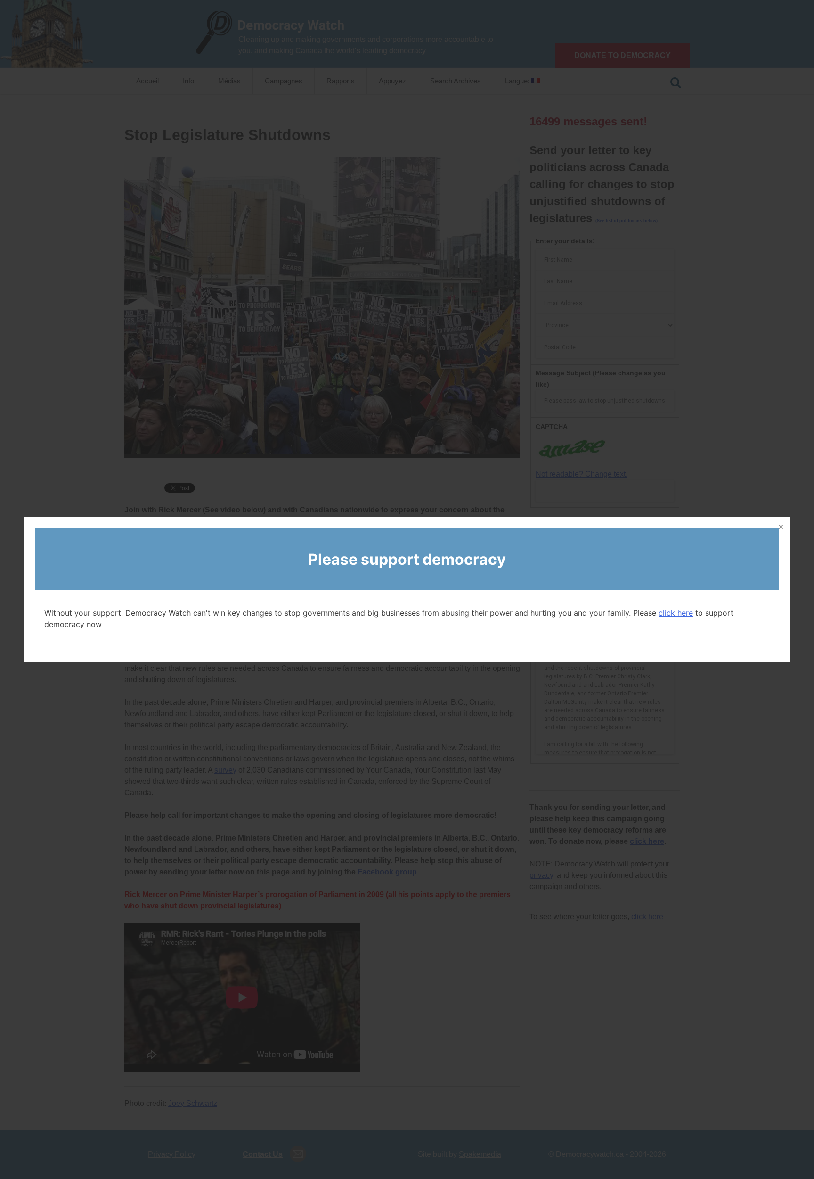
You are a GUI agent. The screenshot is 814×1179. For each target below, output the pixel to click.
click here (676, 613)
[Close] (780, 527)
